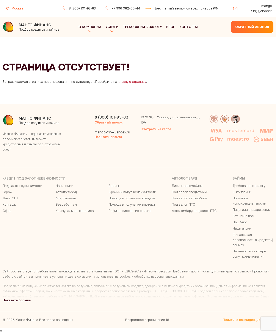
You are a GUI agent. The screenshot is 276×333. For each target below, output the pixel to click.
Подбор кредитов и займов (39, 27)
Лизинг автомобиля (187, 186)
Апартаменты (66, 198)
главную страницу (132, 82)
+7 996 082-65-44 (126, 8)
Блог (170, 27)
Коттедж (9, 204)
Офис (7, 211)
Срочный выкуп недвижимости (132, 192)
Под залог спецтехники (190, 192)
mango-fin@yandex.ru (262, 8)
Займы (114, 186)
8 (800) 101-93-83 (82, 8)
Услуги (112, 27)
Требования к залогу (142, 27)
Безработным (66, 204)
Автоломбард (66, 192)
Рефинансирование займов (130, 211)
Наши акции (242, 228)
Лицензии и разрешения (252, 210)
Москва (17, 8)
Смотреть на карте (156, 129)
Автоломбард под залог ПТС (194, 211)
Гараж (7, 192)
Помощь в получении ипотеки (132, 204)
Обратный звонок (252, 27)
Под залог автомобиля (189, 198)
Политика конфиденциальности (248, 320)
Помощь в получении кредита (132, 198)
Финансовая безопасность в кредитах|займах (253, 240)
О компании (89, 27)
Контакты (188, 27)
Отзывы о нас (243, 216)
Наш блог (240, 222)
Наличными (64, 186)
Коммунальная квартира (75, 211)
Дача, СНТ (10, 198)
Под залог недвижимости (22, 186)
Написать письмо (108, 137)
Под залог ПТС (183, 204)
